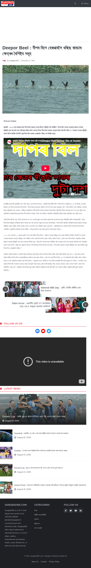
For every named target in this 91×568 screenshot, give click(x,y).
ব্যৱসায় (36, 519)
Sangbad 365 (13, 61)
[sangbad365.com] (7, 3)
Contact (44, 562)
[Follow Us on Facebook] (66, 511)
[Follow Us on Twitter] (71, 511)
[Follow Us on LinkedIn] (81, 511)
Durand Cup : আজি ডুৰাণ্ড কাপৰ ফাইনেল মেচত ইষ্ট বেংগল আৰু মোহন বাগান (34, 416)
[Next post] (85, 304)
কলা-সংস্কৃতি (38, 528)
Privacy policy (54, 562)
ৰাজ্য (35, 510)
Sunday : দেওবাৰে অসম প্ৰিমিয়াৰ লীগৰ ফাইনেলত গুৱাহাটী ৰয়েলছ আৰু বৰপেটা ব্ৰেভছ (40, 451)
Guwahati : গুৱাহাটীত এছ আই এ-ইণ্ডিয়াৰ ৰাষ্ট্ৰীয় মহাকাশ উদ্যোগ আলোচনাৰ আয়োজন (41, 433)
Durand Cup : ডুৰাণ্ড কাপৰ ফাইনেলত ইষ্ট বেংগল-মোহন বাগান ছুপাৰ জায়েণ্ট (38, 468)
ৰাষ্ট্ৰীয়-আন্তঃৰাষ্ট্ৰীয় (40, 515)
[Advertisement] (45, 24)
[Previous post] (5, 289)
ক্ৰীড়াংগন (37, 524)
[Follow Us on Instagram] (76, 511)
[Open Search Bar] (75, 3)
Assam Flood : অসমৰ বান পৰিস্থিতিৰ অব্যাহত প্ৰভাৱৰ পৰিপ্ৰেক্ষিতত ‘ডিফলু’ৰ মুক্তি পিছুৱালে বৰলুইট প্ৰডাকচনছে (50, 485)
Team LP (63, 556)
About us (35, 562)
